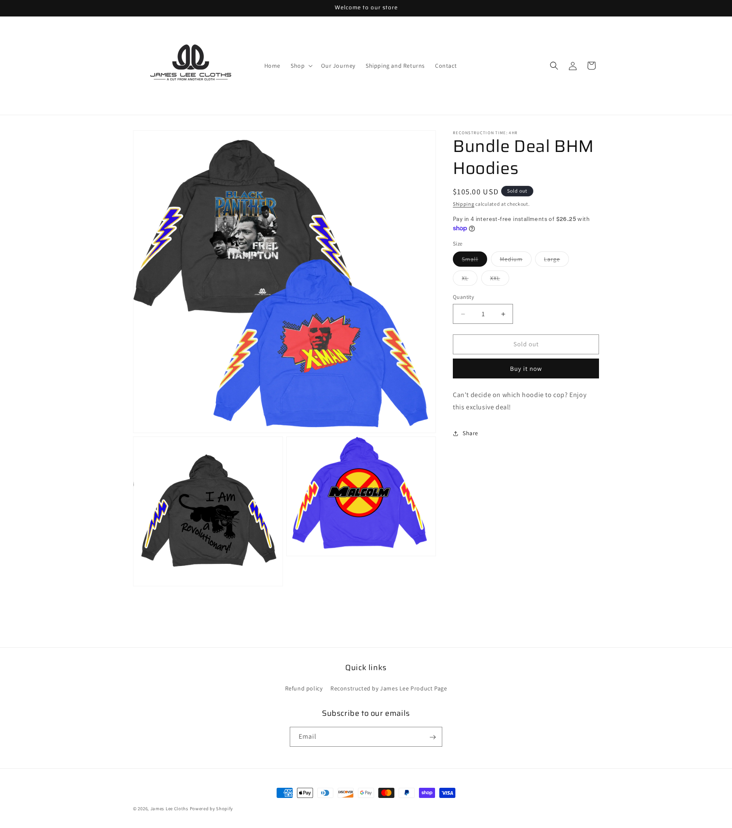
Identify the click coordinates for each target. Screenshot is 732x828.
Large (556, 261)
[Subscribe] (432, 737)
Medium (516, 261)
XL (469, 280)
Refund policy (304, 688)
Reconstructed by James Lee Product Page (388, 688)
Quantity (463, 297)
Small (474, 261)
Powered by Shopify (211, 808)
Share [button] (470, 433)
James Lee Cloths (169, 808)
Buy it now (526, 368)
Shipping (463, 204)
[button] (301, 66)
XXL (499, 280)
